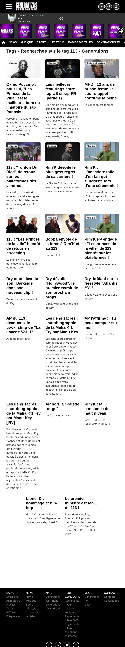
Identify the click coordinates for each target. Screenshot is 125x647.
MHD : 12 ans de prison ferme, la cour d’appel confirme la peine (100, 91)
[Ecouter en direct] (101, 6)
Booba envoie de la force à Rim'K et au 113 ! (62, 244)
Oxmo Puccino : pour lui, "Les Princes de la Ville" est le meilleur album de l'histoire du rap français (23, 98)
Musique (27, 42)
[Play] (4, 28)
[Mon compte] (116, 6)
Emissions (12, 596)
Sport (41, 42)
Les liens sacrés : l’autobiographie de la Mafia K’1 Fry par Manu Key (61, 325)
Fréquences (13, 616)
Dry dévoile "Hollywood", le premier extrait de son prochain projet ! (61, 287)
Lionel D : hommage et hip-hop (41, 503)
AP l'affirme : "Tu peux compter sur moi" (100, 323)
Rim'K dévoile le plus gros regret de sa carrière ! (60, 172)
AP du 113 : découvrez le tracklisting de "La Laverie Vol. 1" (23, 325)
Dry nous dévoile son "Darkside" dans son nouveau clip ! (22, 285)
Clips (87, 604)
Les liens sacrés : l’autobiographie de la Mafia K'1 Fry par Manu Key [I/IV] (23, 413)
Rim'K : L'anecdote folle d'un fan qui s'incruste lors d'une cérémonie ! (101, 176)
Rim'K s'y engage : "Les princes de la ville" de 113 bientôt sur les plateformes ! (100, 248)
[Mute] (61, 18)
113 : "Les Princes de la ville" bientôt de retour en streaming (23, 246)
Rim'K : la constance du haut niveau (97, 408)
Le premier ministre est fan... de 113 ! (81, 503)
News (13, 42)
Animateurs (13, 600)
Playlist (10, 604)
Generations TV (108, 42)
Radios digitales (80, 42)
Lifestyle (57, 42)
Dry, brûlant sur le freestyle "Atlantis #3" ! (101, 283)
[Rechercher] (108, 6)
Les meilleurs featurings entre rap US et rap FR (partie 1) (60, 91)
